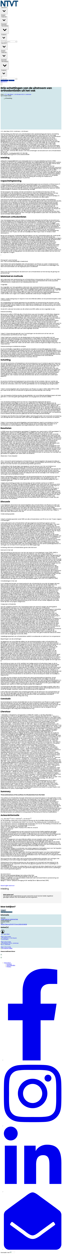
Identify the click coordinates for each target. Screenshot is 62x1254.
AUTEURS (11, 80)
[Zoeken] (16, 41)
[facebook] (32, 1060)
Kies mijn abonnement (6, 912)
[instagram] (32, 1126)
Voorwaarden (10, 965)
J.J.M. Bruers (17, 94)
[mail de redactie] (32, 1249)
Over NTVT (7, 963)
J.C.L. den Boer (8, 94)
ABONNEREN (4, 80)
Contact (9, 964)
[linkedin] (32, 1191)
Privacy (8, 966)
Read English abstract (8, 885)
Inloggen (3, 910)
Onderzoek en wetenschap (9, 919)
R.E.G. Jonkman (26, 94)
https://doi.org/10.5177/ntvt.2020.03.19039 (14, 924)
